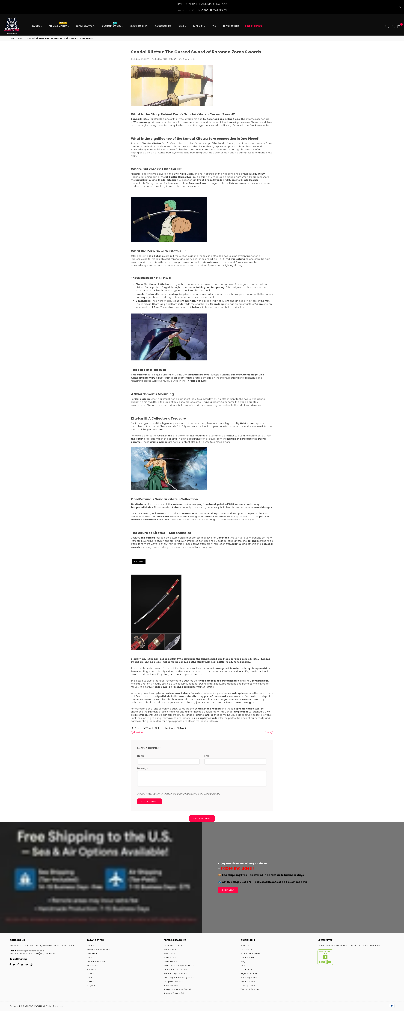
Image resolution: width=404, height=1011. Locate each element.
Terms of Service (250, 989)
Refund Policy (248, 981)
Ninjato (90, 981)
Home (12, 38)
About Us (245, 945)
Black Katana (170, 949)
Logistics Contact (250, 973)
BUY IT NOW (138, 561)
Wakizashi (91, 953)
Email (207, 755)
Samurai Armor (85, 25)
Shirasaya (91, 969)
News (21, 38)
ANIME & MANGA (58, 25)
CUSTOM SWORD (112, 25)
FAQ (213, 25)
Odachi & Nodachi (96, 961)
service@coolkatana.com (31, 950)
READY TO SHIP (138, 25)
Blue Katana (169, 953)
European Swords (173, 981)
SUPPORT (198, 25)
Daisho (90, 973)
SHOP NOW (228, 890)
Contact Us (246, 949)
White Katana (170, 961)
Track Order (247, 969)
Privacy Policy (248, 985)
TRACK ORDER (231, 25)
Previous (139, 732)
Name (140, 755)
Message (142, 768)
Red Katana (169, 957)
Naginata (91, 985)
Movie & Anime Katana (98, 949)
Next (267, 732)
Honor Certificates (250, 953)
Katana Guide (248, 957)
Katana (90, 945)
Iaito (88, 989)
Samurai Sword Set (173, 993)
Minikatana (92, 965)
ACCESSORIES (163, 25)
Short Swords (170, 985)
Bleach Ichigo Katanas (175, 973)
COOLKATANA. (35, 1006)
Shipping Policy (249, 977)
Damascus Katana (173, 945)
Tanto (89, 957)
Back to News (202, 818)
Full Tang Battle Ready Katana (179, 977)
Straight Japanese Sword (177, 989)
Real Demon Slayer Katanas (178, 965)
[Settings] (393, 26)
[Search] (387, 26)
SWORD (36, 25)
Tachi (89, 977)
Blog (182, 25)
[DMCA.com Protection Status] (325, 964)
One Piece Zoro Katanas (176, 969)
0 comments (189, 59)
